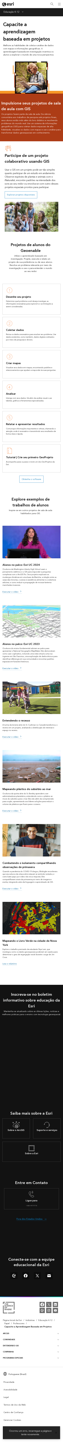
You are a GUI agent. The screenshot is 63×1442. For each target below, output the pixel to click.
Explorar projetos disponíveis (21, 195)
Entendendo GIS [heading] (11, 1345)
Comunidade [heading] (9, 1339)
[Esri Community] (42, 1310)
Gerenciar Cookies (12, 1420)
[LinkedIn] (55, 1304)
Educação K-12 (11, 12)
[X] (48, 1304)
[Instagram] (48, 1310)
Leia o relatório (9, 964)
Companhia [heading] (8, 1351)
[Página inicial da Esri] (8, 4)
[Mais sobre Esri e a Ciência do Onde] (9, 1308)
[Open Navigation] (59, 4)
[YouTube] (55, 1310)
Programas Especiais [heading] (13, 1357)
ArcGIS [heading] (6, 1333)
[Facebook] (42, 1304)
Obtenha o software (31, 479)
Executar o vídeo (10, 592)
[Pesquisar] (52, 4)
